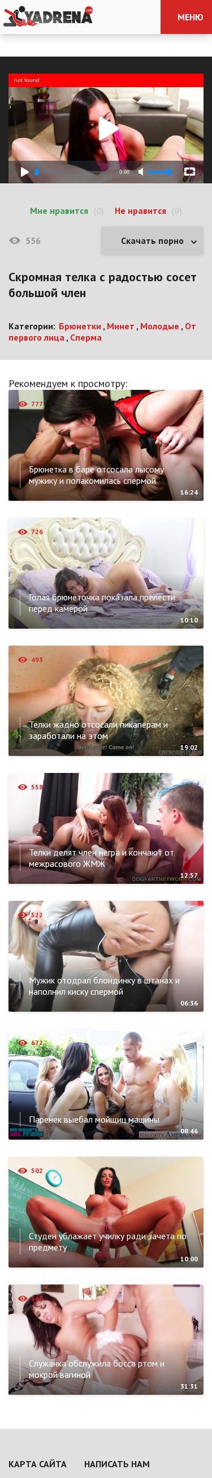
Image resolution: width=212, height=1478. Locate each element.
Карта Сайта (37, 1464)
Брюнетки (80, 326)
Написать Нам (117, 1464)
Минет (121, 326)
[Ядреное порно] (48, 17)
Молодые (159, 326)
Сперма (86, 337)
